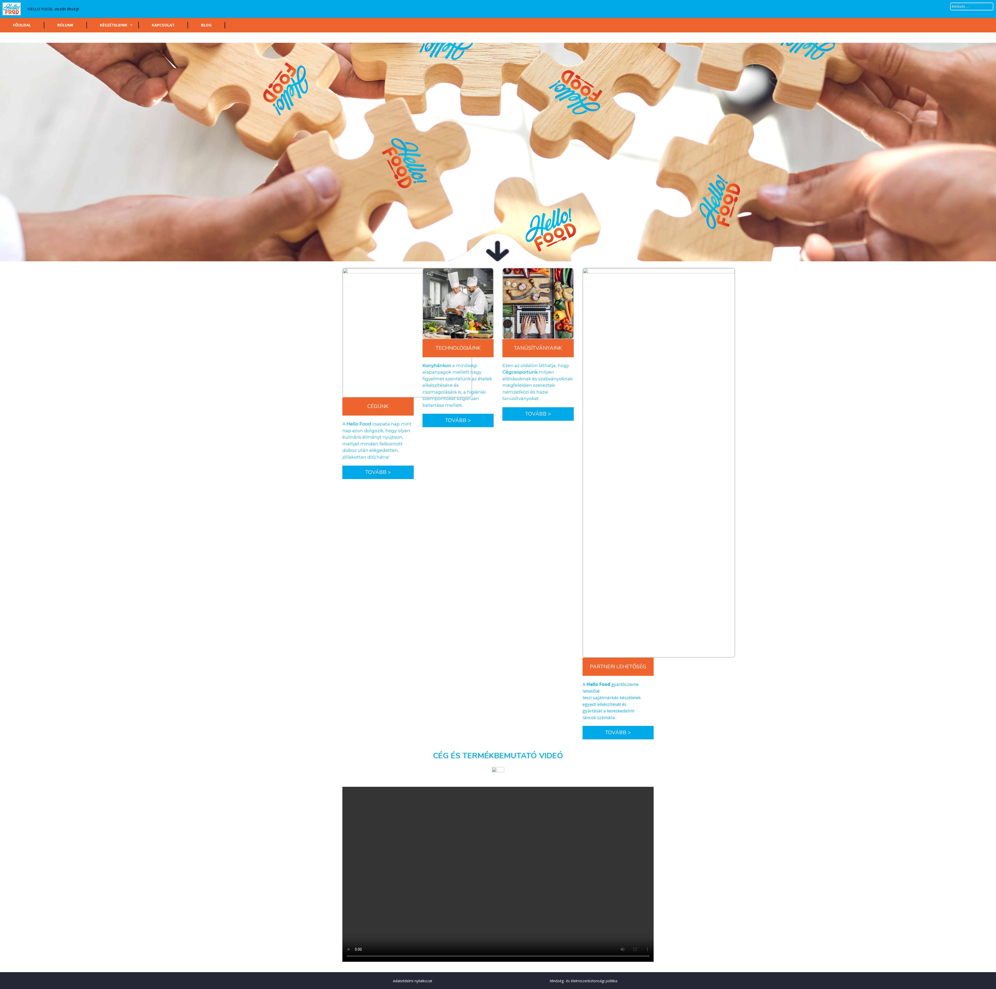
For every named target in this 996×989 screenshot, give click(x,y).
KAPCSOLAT (163, 24)
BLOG (206, 24)
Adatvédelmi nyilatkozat (412, 980)
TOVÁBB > (378, 472)
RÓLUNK (65, 24)
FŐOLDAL (22, 24)
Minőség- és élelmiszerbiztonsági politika (583, 980)
